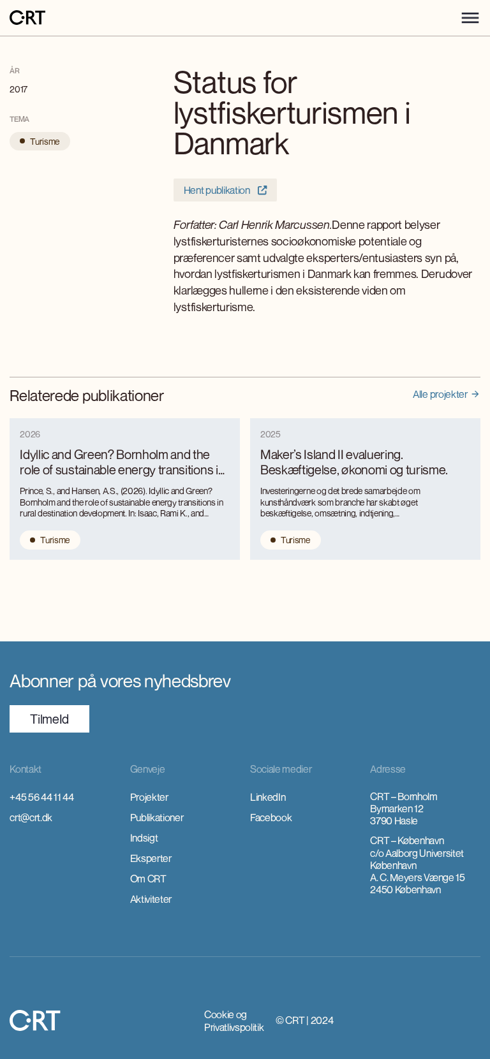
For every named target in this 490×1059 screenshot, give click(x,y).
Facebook (271, 817)
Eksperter (151, 858)
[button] (470, 18)
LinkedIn (267, 797)
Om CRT (148, 878)
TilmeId (49, 719)
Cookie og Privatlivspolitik (234, 1020)
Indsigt (144, 837)
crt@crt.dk (31, 817)
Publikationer (157, 817)
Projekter (149, 797)
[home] (27, 18)
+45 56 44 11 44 (41, 797)
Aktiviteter (151, 899)
